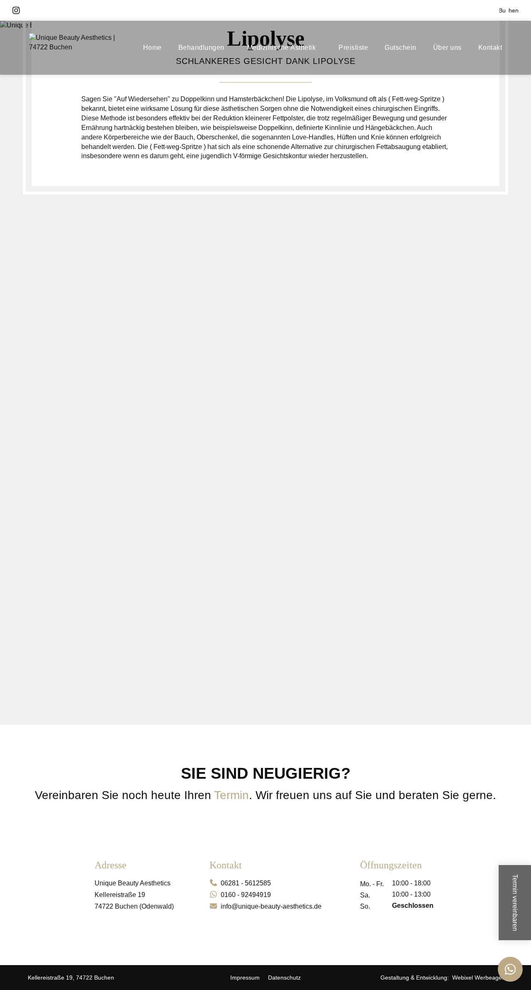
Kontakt (490, 47)
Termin (231, 795)
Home (152, 47)
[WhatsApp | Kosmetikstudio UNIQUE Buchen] (510, 969)
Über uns (447, 47)
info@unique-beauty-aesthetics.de (271, 906)
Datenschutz (284, 977)
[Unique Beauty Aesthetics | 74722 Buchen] (81, 47)
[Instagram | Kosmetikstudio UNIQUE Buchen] (16, 10)
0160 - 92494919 (246, 894)
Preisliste (353, 47)
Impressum (245, 977)
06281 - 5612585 (246, 883)
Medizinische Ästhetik (281, 47)
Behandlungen (201, 47)
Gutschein (401, 47)
